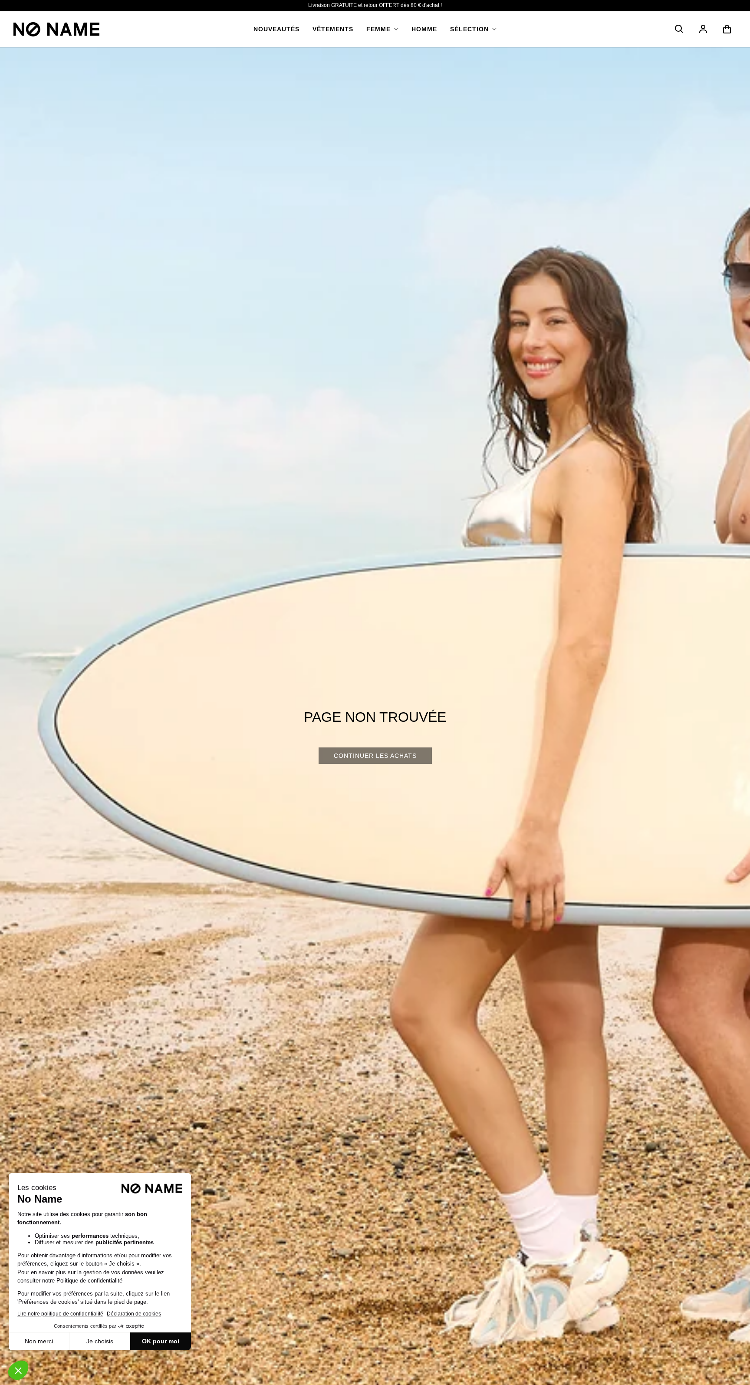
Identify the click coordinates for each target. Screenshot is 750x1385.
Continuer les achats (375, 755)
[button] (382, 29)
